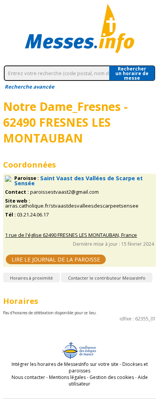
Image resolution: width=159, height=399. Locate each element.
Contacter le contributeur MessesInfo (106, 278)
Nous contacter (28, 377)
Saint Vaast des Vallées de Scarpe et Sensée (78, 180)
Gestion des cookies (112, 377)
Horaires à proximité (31, 278)
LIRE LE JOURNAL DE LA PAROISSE (56, 259)
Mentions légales (67, 377)
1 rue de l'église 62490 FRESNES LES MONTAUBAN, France (71, 235)
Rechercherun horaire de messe (132, 73)
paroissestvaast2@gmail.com (64, 191)
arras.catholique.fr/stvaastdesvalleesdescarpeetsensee (72, 205)
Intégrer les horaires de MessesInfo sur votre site (65, 364)
